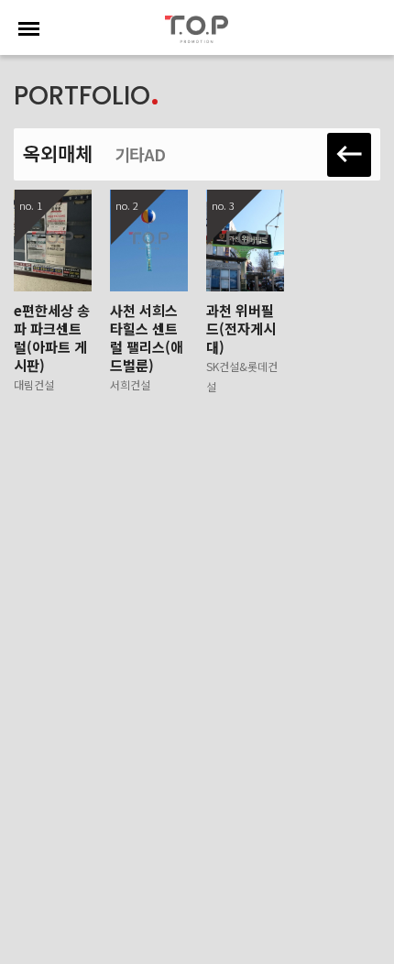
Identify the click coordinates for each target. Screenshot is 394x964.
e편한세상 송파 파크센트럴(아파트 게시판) (52, 346)
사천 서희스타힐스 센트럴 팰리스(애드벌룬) (146, 346)
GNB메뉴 (27, 28)
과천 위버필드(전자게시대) (242, 347)
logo (196, 29)
